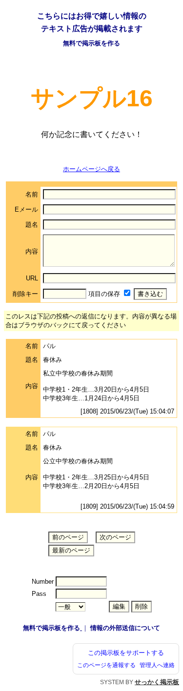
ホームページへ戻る (91, 169)
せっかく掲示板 (157, 682)
